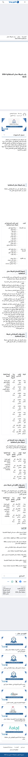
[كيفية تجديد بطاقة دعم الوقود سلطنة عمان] (14, 538)
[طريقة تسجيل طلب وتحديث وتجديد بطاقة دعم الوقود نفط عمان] (14, 542)
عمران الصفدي (13, 113)
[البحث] (3, 2)
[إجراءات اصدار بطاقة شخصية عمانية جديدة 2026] (14, 566)
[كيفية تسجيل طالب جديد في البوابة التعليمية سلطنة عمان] (14, 533)
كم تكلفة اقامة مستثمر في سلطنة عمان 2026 (20, 590)
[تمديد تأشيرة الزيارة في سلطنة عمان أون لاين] (14, 680)
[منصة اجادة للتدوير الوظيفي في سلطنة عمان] (14, 732)
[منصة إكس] (16, 581)
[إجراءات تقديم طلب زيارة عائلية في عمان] (14, 547)
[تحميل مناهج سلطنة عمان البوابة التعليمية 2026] (14, 561)
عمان (18, 36)
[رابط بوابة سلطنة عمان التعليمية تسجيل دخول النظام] (14, 555)
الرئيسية (24, 36)
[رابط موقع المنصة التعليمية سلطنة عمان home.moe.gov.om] (14, 714)
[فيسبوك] (20, 581)
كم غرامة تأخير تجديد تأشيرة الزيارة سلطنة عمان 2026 (7, 591)
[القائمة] (24, 2)
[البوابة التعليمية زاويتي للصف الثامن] (14, 697)
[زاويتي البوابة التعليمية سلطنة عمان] (14, 551)
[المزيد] (8, 581)
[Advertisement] (14, 20)
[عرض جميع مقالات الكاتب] (24, 114)
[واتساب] (12, 581)
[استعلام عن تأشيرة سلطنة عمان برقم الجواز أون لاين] (14, 645)
